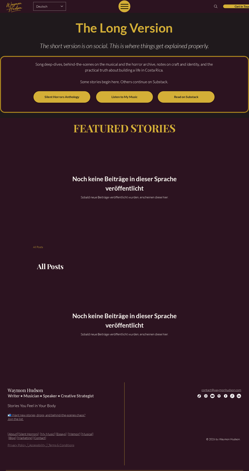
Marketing (25, 438)
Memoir (74, 434)
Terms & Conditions (61, 445)
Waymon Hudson (25, 390)
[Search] (216, 6)
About (13, 434)
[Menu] (124, 6)
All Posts (38, 247)
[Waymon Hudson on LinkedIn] (239, 396)
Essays (61, 434)
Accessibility (37, 445)
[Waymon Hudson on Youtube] (212, 396)
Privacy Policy (17, 445)
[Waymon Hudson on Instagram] (206, 396)
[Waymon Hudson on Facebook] (226, 396)
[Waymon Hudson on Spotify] (219, 396)
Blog (12, 438)
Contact (39, 438)
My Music (47, 434)
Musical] (87, 434)
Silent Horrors (28, 434)
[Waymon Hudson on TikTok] (199, 396)
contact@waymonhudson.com (221, 390)
